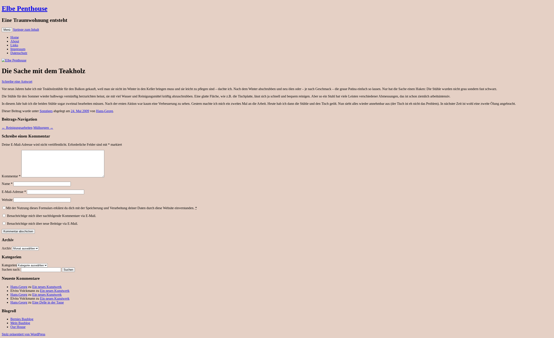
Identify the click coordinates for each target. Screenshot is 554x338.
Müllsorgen (43, 127)
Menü (6, 29)
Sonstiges (46, 111)
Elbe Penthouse (24, 8)
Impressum (17, 49)
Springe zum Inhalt (26, 29)
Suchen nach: (11, 269)
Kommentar (11, 176)
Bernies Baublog (21, 319)
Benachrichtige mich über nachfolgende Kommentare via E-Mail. (51, 216)
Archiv (6, 248)
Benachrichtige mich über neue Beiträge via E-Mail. (42, 223)
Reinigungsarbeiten (17, 127)
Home (14, 37)
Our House (18, 327)
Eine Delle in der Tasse (48, 302)
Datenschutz (18, 53)
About (14, 41)
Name (7, 184)
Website (7, 200)
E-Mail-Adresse (14, 192)
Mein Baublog (20, 323)
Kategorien (9, 265)
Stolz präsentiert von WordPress (23, 334)
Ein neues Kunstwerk (47, 287)
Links (14, 45)
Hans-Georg (104, 111)
